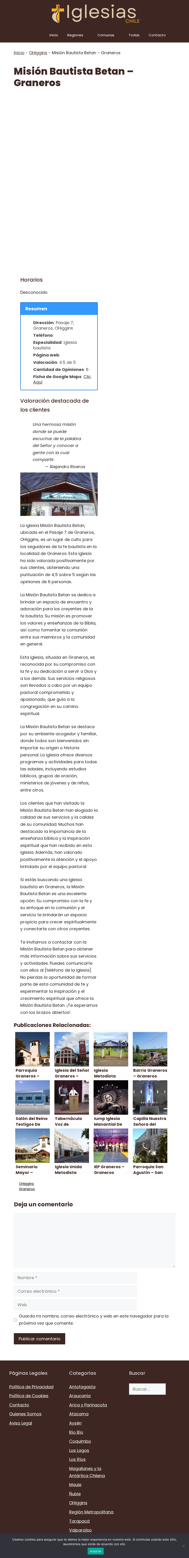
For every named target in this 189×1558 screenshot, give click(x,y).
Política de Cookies (28, 1396)
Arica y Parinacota (88, 1405)
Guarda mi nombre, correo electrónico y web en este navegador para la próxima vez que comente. (93, 1319)
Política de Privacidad (31, 1387)
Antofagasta (82, 1387)
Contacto (157, 35)
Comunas (105, 35)
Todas (134, 35)
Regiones (75, 35)
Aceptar (96, 1551)
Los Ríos (77, 1459)
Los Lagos (79, 1450)
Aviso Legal (20, 1423)
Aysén (75, 1423)
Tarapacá (79, 1521)
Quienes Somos (25, 1414)
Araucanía (80, 1396)
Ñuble (75, 1494)
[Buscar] (173, 1389)
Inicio (54, 35)
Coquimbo (80, 1441)
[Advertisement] (94, 129)
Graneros (27, 1189)
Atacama (79, 1414)
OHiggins (38, 53)
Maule (75, 1484)
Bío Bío (76, 1432)
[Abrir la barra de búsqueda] (182, 35)
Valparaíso (80, 1530)
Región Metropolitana (91, 1512)
